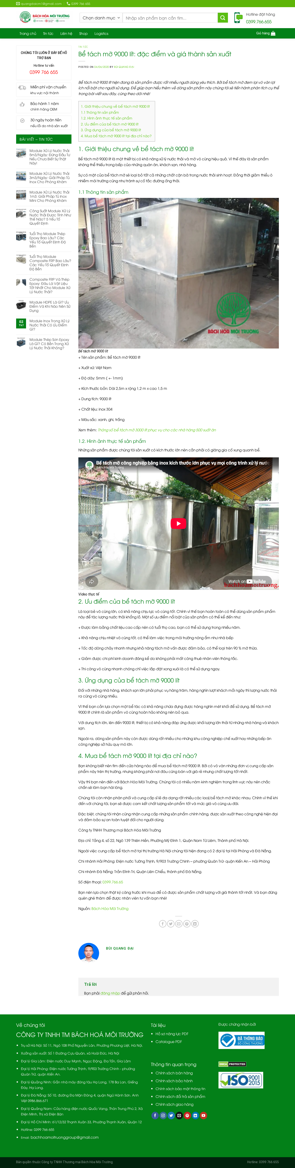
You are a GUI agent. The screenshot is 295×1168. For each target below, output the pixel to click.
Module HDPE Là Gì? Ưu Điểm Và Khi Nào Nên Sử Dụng (50, 306)
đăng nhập (110, 992)
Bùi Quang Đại (124, 66)
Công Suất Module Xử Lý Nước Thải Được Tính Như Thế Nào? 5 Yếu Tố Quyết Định (50, 217)
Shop (83, 33)
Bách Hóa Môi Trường (109, 908)
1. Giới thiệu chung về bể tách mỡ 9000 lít (115, 106)
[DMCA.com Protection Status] (232, 1063)
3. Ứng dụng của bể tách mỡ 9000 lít (111, 129)
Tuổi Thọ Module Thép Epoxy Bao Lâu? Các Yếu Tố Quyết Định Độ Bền (48, 239)
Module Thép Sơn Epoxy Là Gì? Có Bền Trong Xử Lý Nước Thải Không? (49, 343)
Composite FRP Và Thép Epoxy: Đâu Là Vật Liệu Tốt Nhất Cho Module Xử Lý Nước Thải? (50, 285)
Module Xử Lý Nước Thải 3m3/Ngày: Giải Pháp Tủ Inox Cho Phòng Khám (50, 177)
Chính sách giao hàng (174, 1104)
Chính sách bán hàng (174, 1072)
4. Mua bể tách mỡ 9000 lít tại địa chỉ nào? (117, 135)
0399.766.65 (113, 881)
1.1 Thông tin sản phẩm (100, 112)
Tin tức (48, 33)
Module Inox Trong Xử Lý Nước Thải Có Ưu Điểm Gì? (50, 325)
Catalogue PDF (169, 1041)
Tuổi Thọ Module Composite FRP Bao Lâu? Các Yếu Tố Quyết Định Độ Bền (50, 262)
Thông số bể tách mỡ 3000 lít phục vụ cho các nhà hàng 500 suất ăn (156, 429)
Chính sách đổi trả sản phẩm (180, 1096)
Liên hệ (66, 33)
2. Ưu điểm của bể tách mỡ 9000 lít (110, 124)
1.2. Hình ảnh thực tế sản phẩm (106, 118)
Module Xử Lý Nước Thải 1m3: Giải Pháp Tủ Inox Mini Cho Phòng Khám (49, 196)
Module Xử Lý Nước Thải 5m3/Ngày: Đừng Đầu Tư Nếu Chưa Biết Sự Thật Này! (50, 156)
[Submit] (223, 18)
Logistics (101, 33)
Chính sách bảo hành (174, 1080)
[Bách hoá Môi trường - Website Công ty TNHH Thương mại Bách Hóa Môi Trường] (44, 18)
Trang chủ (28, 33)
